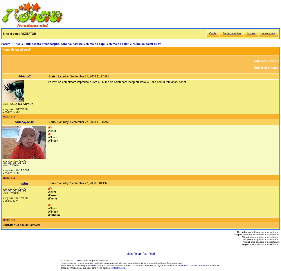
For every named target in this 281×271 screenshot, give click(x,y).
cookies (92, 265)
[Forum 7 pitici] (32, 26)
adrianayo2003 (24, 122)
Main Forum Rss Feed (140, 253)
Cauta (212, 33)
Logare (251, 33)
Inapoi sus (9, 116)
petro (24, 183)
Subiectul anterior (266, 61)
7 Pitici (78, 260)
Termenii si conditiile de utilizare (193, 265)
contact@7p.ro (117, 268)
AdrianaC (24, 76)
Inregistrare (268, 33)
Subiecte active (232, 33)
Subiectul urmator (266, 67)
